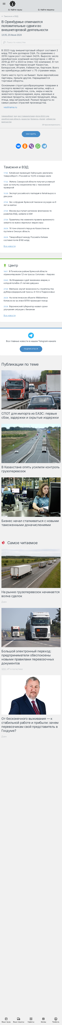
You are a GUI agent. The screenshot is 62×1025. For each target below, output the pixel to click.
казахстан (25, 119)
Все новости (10, 246)
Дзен (4, 601)
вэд (15, 116)
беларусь (35, 119)
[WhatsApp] (37, 146)
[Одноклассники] (24, 146)
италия (42, 119)
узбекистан (51, 119)
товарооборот (7, 116)
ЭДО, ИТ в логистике (12, 669)
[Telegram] (44, 146)
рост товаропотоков (26, 116)
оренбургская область (11, 119)
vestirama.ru (10, 107)
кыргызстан (6, 122)
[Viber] (31, 146)
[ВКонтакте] (18, 146)
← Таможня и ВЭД (9, 16)
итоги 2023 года (42, 116)
